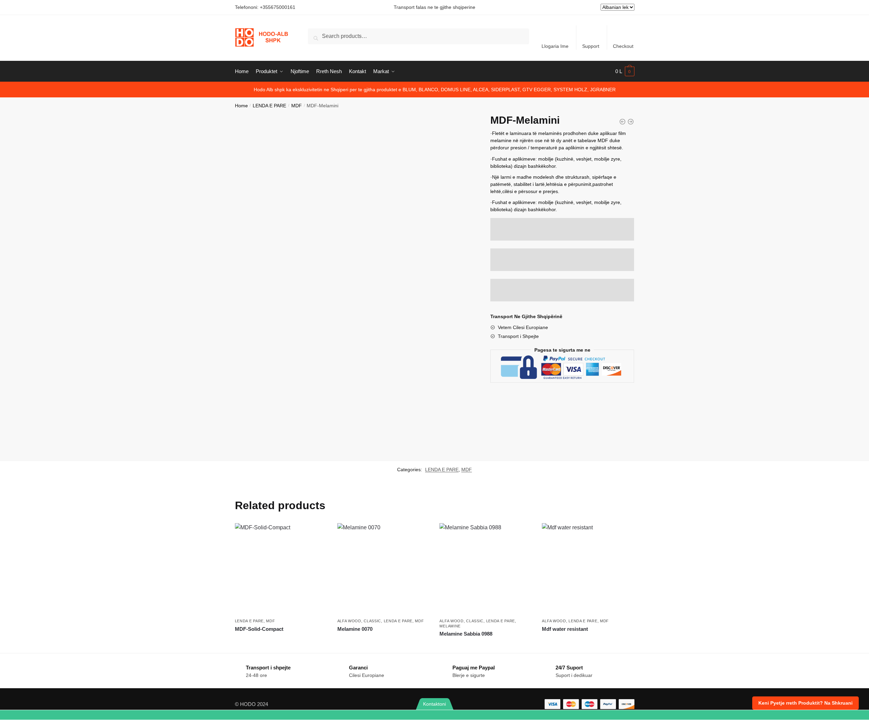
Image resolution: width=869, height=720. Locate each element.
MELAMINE (450, 626)
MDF (296, 105)
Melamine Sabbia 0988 (465, 634)
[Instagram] (796, 715)
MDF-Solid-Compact (259, 629)
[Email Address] (362, 715)
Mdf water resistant (565, 629)
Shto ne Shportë (281, 641)
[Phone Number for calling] (217, 715)
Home (241, 105)
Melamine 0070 (355, 629)
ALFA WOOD (349, 621)
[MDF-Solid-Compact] (622, 121)
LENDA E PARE (269, 105)
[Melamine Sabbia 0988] (485, 569)
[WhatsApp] (72, 715)
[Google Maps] (507, 715)
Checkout (623, 46)
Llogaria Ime (555, 46)
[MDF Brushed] (630, 121)
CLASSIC (372, 621)
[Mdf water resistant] (588, 569)
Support (590, 46)
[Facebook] (651, 715)
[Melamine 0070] (383, 569)
